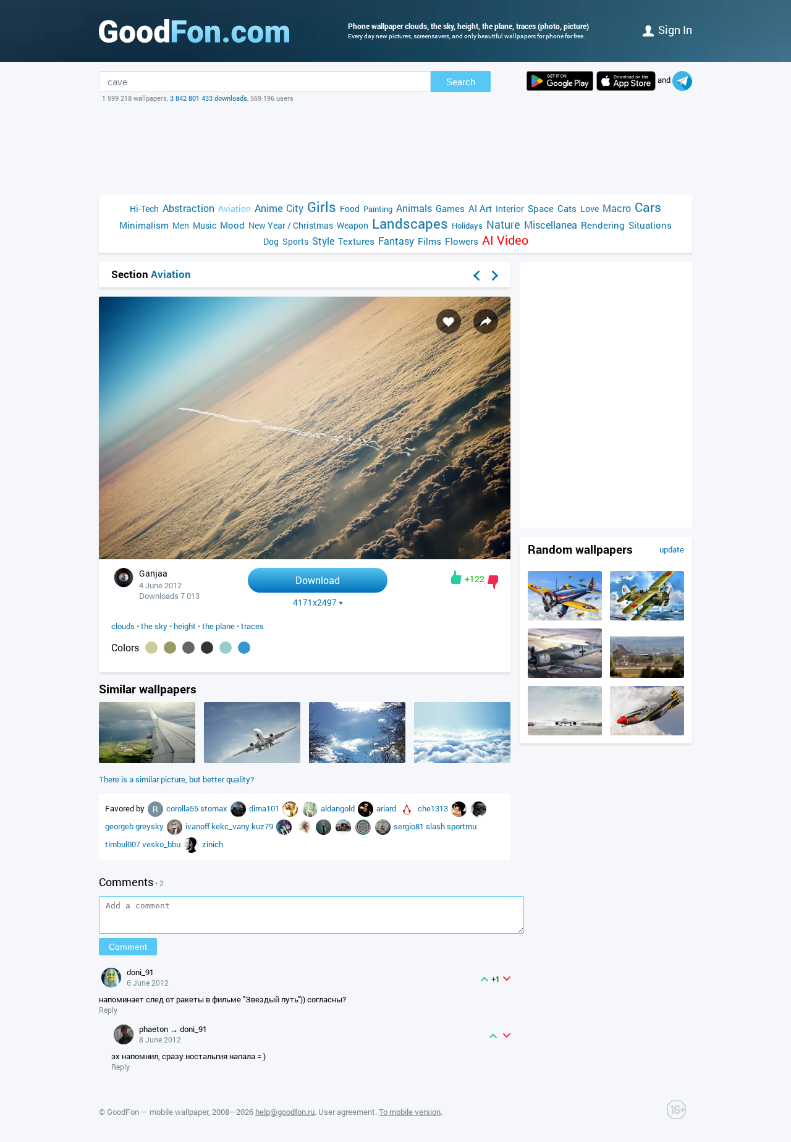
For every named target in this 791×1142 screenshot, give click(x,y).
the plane (218, 626)
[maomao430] (285, 826)
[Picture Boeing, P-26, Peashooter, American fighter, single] (565, 617)
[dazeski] (479, 808)
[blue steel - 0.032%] (244, 647)
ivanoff (198, 826)
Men (180, 225)
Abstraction (188, 207)
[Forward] (495, 276)
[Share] (485, 321)
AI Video (505, 240)
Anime (268, 207)
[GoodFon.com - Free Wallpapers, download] (194, 31)
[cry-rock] (460, 808)
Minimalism (144, 225)
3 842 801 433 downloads (208, 98)
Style (323, 240)
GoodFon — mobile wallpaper (157, 1111)
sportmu (461, 826)
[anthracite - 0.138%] (207, 647)
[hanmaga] (175, 826)
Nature (503, 225)
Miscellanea (550, 224)
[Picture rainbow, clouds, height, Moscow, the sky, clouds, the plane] (147, 760)
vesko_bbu (162, 844)
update (671, 549)
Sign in (675, 29)
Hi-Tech (144, 208)
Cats (567, 208)
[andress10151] (311, 808)
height (185, 626)
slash (436, 826)
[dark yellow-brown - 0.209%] (170, 647)
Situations (650, 225)
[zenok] (192, 844)
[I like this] (456, 577)
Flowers (461, 241)
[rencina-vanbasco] (156, 808)
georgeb (120, 826)
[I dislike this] (493, 582)
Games (450, 208)
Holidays (467, 225)
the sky (154, 626)
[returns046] (364, 826)
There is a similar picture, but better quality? (176, 779)
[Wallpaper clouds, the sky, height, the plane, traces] (304, 556)
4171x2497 (315, 602)
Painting (377, 208)
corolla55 (183, 808)
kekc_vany (231, 826)
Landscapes (410, 223)
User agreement (346, 1111)
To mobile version (410, 1111)
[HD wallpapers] (560, 81)
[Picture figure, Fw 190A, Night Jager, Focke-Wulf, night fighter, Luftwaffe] (565, 674)
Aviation (234, 208)
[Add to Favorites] (448, 321)
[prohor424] (344, 826)
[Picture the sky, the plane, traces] (252, 760)
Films (429, 241)
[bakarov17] (408, 808)
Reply (108, 1010)
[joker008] (239, 808)
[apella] (366, 808)
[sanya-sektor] (384, 826)
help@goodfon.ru (285, 1111)
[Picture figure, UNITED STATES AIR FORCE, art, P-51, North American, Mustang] (647, 732)
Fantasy (396, 240)
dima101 (265, 808)
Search (460, 82)
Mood (232, 225)
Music (204, 225)
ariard (387, 808)
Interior (510, 208)
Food (350, 208)
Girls (321, 207)
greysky (150, 826)
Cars (648, 207)
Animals (414, 207)
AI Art (480, 208)
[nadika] (305, 826)
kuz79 (263, 826)
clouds (123, 626)
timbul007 (123, 844)
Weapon (352, 225)
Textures (356, 241)
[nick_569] (291, 808)
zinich (212, 844)
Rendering (603, 225)
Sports (295, 241)
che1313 (434, 808)
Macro (617, 207)
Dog (271, 241)
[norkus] (324, 826)
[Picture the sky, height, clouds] (462, 760)
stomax (214, 808)
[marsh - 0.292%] (151, 647)
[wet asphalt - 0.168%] (188, 647)
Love (589, 208)
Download (317, 579)
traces (252, 626)
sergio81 (410, 826)
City (294, 207)
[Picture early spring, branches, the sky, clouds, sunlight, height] (357, 760)
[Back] (476, 276)
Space (541, 208)
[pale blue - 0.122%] (225, 647)
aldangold (339, 808)
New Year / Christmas (290, 225)
